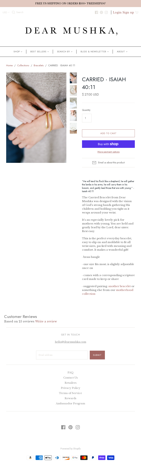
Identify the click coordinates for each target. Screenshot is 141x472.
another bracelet (119, 286)
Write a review (46, 321)
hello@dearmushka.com (70, 341)
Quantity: (86, 110)
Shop (17, 51)
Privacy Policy (70, 388)
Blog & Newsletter (93, 51)
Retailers (71, 382)
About (121, 51)
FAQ (71, 372)
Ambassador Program (70, 403)
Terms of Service (70, 393)
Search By (63, 51)
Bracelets (39, 65)
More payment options (108, 152)
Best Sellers (38, 51)
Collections (23, 65)
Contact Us (70, 377)
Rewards (70, 398)
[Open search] (13, 12)
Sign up (128, 12)
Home (9, 65)
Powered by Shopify (71, 448)
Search (19, 12)
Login (117, 12)
